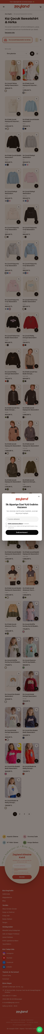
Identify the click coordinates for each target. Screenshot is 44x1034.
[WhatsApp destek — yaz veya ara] (39, 1029)
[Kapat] (39, 496)
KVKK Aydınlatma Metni (15, 523)
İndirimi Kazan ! (22, 532)
